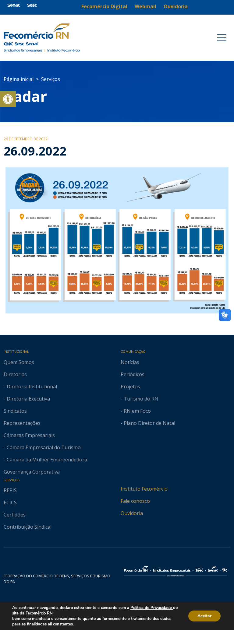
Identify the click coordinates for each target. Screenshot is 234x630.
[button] (8, 99)
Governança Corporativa (32, 471)
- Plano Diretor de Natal (148, 423)
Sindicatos (15, 411)
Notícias (130, 362)
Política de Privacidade (151, 608)
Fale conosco (135, 501)
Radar (25, 96)
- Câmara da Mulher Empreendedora (45, 459)
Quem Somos (19, 362)
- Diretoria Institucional (30, 386)
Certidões (15, 514)
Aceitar (204, 616)
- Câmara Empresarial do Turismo (42, 447)
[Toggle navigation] (221, 37)
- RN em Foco (136, 411)
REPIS (10, 490)
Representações (22, 423)
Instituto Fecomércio (144, 488)
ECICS (10, 502)
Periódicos (132, 374)
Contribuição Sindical (27, 526)
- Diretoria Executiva (27, 398)
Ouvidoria (132, 513)
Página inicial (19, 79)
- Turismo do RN (139, 398)
